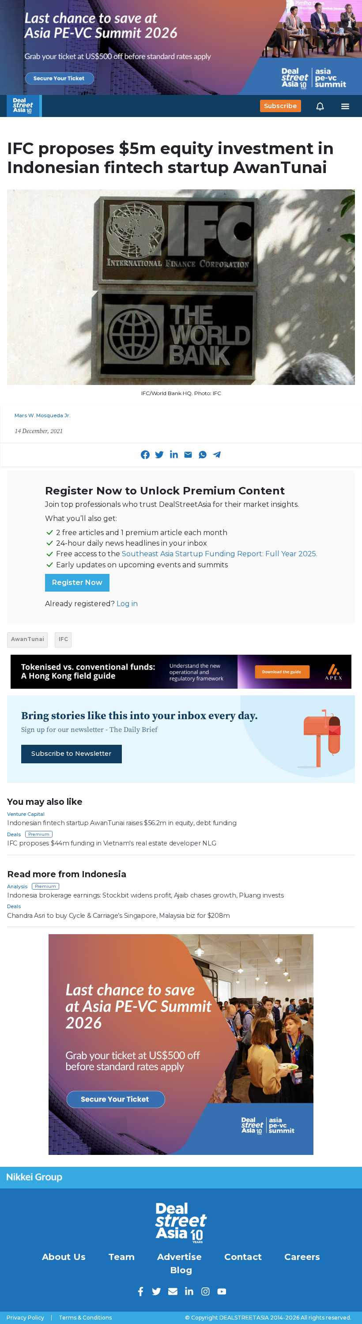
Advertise (179, 1257)
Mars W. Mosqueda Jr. (42, 415)
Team (121, 1257)
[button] (320, 106)
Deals (14, 834)
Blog (181, 1270)
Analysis (17, 886)
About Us (64, 1257)
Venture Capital (26, 814)
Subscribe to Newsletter (71, 754)
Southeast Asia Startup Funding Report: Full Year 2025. (219, 554)
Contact (243, 1257)
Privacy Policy (25, 1317)
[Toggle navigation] (345, 106)
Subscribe (280, 106)
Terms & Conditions (85, 1317)
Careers (302, 1257)
